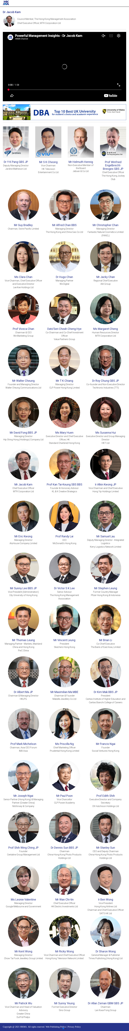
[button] (63, 1028)
